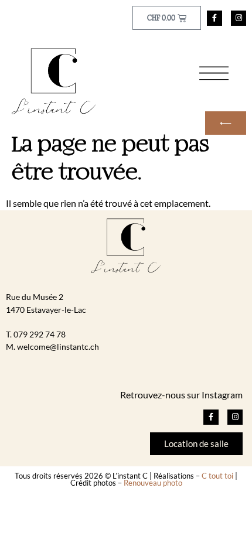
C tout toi (217, 475)
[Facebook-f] (214, 18)
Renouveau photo (153, 482)
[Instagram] (238, 18)
